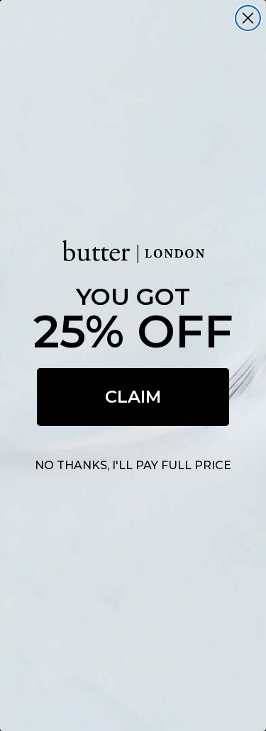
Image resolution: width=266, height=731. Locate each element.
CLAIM (133, 396)
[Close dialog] (247, 18)
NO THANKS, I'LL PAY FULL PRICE (133, 465)
